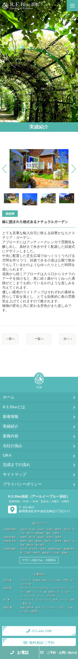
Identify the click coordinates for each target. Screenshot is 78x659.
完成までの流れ (16, 464)
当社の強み (12, 446)
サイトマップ (14, 474)
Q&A (7, 455)
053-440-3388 (42, 631)
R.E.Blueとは (14, 407)
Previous (4, 168)
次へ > (67, 338)
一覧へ (39, 338)
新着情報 (10, 416)
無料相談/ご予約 (41, 642)
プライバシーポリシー (22, 484)
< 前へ (10, 338)
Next (73, 168)
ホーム (9, 397)
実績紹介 (10, 426)
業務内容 (10, 436)
